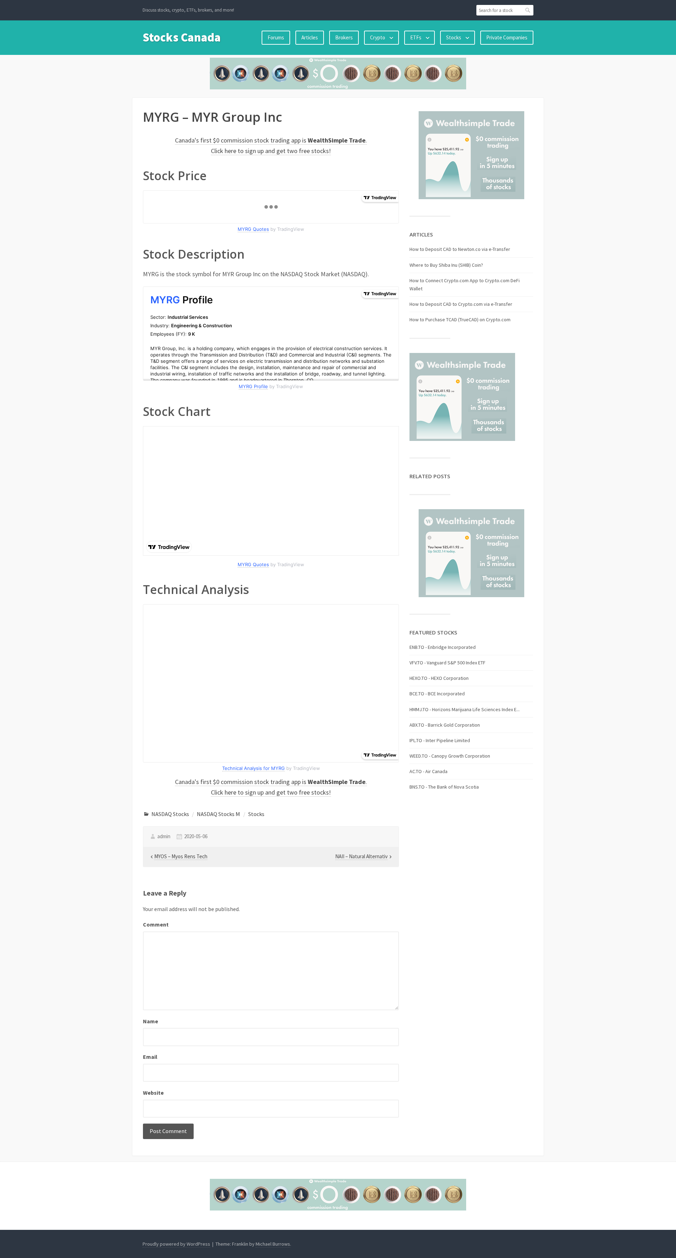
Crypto (377, 37)
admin (163, 836)
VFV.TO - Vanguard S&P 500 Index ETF (447, 662)
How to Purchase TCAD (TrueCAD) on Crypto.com (460, 319)
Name (150, 1021)
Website (153, 1092)
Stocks (453, 37)
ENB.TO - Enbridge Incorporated (442, 647)
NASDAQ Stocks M (218, 813)
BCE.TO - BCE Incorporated (437, 693)
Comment (156, 924)
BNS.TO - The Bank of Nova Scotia (444, 787)
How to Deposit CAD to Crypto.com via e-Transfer (460, 304)
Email (150, 1056)
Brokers (344, 37)
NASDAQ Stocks (170, 813)
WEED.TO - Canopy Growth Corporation (449, 756)
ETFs (415, 37)
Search (528, 10)
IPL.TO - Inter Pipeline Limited (439, 740)
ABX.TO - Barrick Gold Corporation (444, 725)
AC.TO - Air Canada (428, 771)
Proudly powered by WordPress (176, 1244)
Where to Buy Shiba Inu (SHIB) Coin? (446, 265)
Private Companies (506, 37)
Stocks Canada (182, 37)
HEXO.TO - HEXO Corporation (439, 678)
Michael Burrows (273, 1244)
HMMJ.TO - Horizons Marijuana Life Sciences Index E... (464, 709)
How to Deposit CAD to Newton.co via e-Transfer (459, 249)
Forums (276, 37)
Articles (309, 37)
